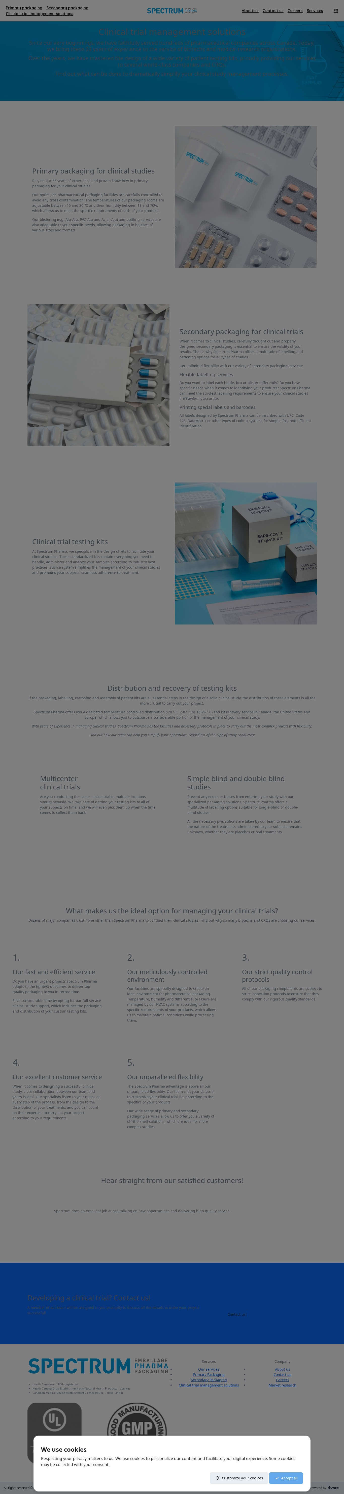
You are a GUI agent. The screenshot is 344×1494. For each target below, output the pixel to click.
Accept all (289, 1477)
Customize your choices (242, 1477)
